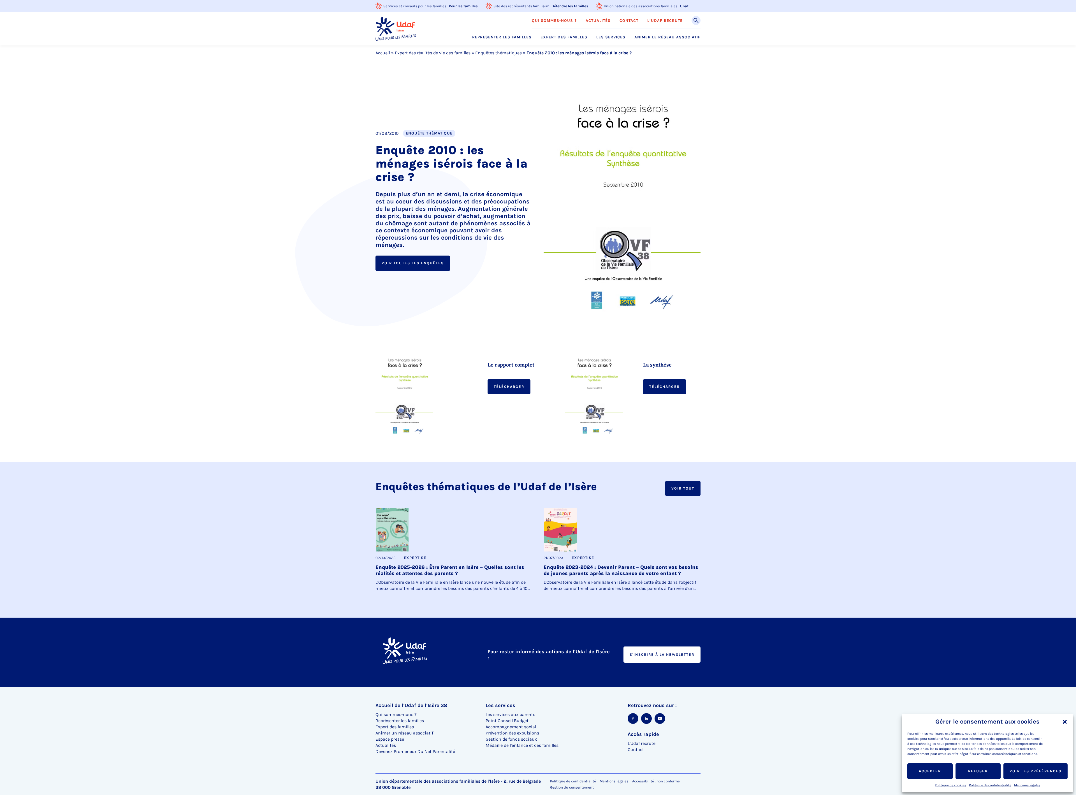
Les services (610, 37)
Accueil (382, 52)
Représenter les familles (502, 37)
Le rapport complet (511, 365)
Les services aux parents (510, 714)
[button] (1065, 722)
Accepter (930, 771)
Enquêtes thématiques (498, 52)
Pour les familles (463, 6)
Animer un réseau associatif (404, 733)
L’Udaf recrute (665, 20)
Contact (629, 20)
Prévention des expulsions (512, 733)
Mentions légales (1027, 785)
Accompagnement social (511, 726)
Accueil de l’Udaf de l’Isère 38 (411, 705)
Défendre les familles (569, 6)
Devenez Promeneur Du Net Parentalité (415, 751)
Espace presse (389, 739)
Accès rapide (643, 734)
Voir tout (682, 488)
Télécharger (509, 386)
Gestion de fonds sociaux (511, 739)
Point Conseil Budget (507, 720)
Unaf (684, 6)
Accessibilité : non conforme (656, 781)
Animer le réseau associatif (667, 37)
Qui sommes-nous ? (554, 20)
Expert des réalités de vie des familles (432, 52)
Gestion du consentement (572, 787)
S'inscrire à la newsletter (662, 654)
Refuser (978, 771)
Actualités (598, 20)
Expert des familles (564, 37)
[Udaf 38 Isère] (395, 29)
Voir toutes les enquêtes (413, 263)
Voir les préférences (1035, 771)
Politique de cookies (950, 785)
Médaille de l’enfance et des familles (522, 745)
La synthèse (657, 365)
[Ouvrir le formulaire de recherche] (696, 20)
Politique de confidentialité (990, 785)
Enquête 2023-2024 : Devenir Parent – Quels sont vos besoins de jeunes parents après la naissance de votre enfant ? (621, 570)
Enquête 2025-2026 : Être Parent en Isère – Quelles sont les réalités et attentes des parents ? (449, 570)
